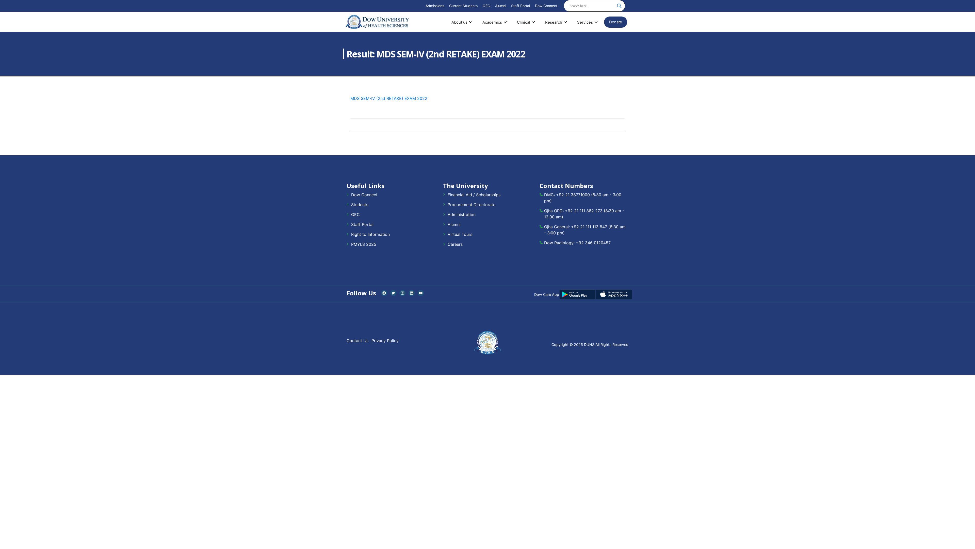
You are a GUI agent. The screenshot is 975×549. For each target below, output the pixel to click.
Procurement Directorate (471, 204)
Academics (492, 22)
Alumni (500, 6)
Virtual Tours (460, 234)
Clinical (523, 22)
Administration (462, 214)
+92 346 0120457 (593, 242)
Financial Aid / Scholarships (474, 194)
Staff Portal (520, 6)
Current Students (463, 6)
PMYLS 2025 (363, 244)
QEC (486, 6)
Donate (615, 22)
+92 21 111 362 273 (584, 210)
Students (359, 204)
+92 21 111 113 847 (589, 226)
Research (553, 22)
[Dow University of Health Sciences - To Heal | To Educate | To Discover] (377, 22)
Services (585, 22)
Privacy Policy (385, 340)
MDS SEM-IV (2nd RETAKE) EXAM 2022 (388, 98)
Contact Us (357, 340)
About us (459, 22)
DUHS (589, 344)
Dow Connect (546, 6)
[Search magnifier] (619, 5)
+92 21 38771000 (573, 194)
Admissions (435, 6)
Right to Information (370, 234)
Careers (455, 244)
